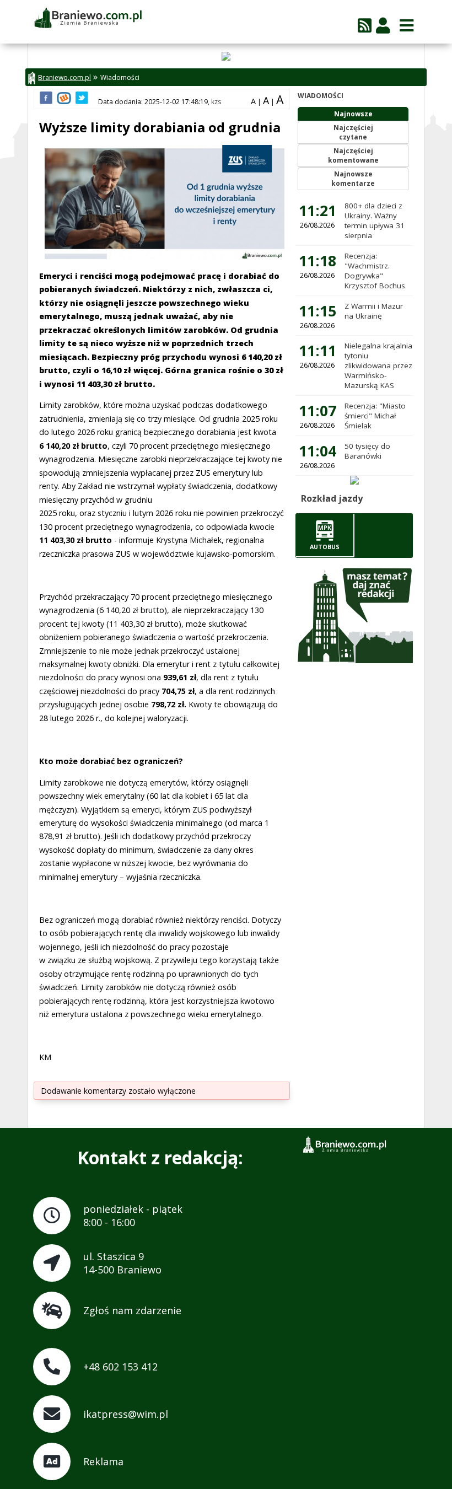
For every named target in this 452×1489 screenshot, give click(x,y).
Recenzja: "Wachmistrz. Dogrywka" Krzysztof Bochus (375, 271)
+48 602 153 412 (120, 1366)
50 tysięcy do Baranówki (367, 451)
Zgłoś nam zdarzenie (132, 1310)
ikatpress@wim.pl (125, 1414)
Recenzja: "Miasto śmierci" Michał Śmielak (375, 416)
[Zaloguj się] (383, 25)
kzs (216, 101)
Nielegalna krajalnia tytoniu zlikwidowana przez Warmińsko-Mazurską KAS (378, 365)
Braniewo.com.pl (64, 77)
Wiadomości (119, 77)
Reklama (103, 1461)
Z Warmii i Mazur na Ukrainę (374, 311)
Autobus (325, 547)
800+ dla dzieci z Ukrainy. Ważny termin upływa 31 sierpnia (375, 220)
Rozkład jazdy (332, 498)
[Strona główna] (87, 18)
